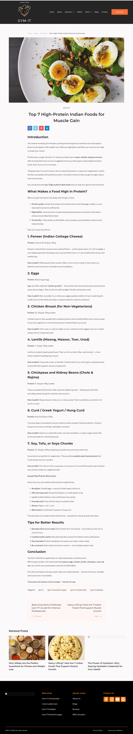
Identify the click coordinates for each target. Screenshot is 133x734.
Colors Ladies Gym (49, 704)
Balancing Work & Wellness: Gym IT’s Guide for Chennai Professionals (46, 608)
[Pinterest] (42, 129)
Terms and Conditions (115, 730)
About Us (76, 698)
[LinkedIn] (47, 129)
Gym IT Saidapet (49, 709)
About (59, 12)
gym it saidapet (97, 590)
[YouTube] (117, 699)
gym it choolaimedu (78, 590)
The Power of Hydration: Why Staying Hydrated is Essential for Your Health (105, 666)
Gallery (79, 12)
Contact (105, 12)
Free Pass (120, 12)
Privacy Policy (98, 730)
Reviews (76, 709)
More (87, 12)
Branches (68, 12)
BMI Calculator (79, 714)
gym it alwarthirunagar (57, 590)
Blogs (97, 12)
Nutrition (66, 108)
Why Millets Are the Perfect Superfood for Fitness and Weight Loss (27, 666)
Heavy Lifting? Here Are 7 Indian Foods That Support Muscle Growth (84, 608)
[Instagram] (111, 699)
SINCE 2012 (24, 2)
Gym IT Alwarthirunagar (52, 714)
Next (96, 616)
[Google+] (123, 699)
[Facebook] (30, 129)
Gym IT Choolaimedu (50, 698)
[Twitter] (36, 129)
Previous (38, 616)
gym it (41, 590)
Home (52, 12)
